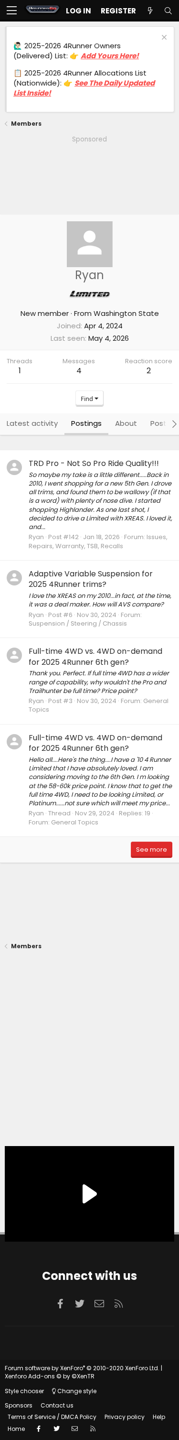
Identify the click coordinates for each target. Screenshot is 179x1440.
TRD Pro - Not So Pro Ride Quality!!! (94, 463)
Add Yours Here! (110, 56)
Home (16, 1429)
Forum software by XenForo (82, 1368)
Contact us (57, 1405)
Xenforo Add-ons (50, 1376)
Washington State (126, 313)
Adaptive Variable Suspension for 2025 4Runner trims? (91, 579)
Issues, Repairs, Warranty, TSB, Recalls (98, 541)
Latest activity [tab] (32, 423)
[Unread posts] (150, 10)
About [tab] (126, 423)
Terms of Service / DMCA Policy (52, 1417)
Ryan (36, 536)
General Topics (74, 822)
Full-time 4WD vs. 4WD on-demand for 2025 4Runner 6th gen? (95, 656)
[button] (11, 11)
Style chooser (24, 1391)
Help (159, 1417)
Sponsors (18, 1405)
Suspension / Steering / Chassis (78, 623)
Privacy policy (125, 1417)
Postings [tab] (86, 423)
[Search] (168, 10)
